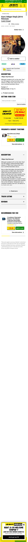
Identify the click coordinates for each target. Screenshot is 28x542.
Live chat (10, 2)
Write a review (15, 24)
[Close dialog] (23, 524)
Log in (8, 68)
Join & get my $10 (13, 537)
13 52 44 (19, 2)
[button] (4, 5)
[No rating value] (5, 24)
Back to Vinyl (6, 13)
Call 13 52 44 (19, 118)
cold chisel (6, 21)
